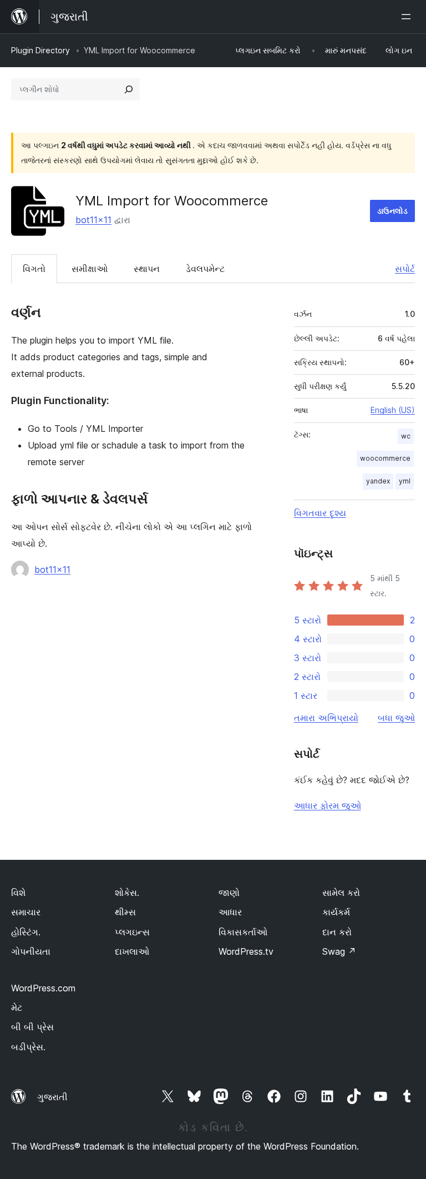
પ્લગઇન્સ (132, 932)
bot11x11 (93, 219)
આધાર (230, 912)
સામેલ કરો (341, 892)
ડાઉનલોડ (392, 210)
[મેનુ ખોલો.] (408, 16)
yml (404, 481)
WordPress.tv (246, 951)
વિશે (18, 892)
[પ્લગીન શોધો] (129, 89)
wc (405, 436)
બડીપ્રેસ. (28, 1046)
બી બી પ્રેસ (32, 1026)
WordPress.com (43, 988)
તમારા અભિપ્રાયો (326, 717)
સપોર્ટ (405, 268)
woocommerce (385, 458)
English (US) (393, 410)
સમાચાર (25, 912)
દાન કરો (337, 932)
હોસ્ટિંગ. (25, 932)
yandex (378, 481)
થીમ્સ (125, 912)
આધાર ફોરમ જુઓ (327, 805)
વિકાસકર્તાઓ (243, 932)
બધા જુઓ (396, 717)
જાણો (229, 892)
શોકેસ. (127, 892)
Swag (339, 951)
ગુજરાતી (52, 1096)
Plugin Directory (40, 50)
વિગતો (34, 268)
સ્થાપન (147, 268)
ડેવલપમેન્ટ (205, 268)
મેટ (16, 1007)
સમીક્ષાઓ (90, 268)
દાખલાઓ (132, 951)
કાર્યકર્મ (336, 912)
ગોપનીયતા (30, 951)
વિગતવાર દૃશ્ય (320, 512)
